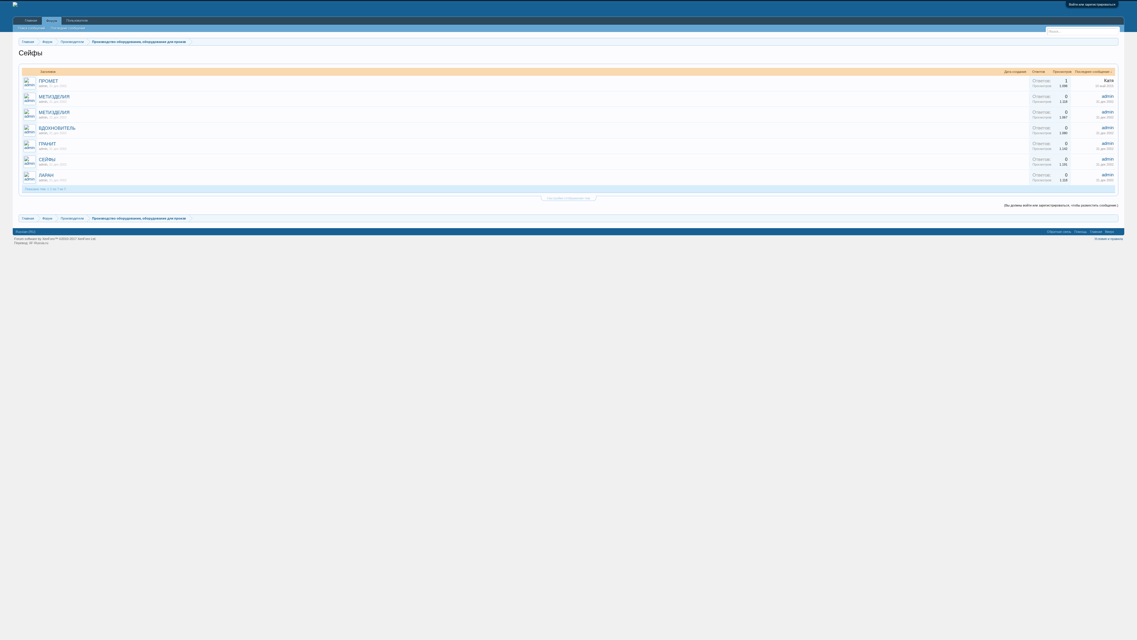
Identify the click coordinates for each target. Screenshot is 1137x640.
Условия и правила (1108, 239)
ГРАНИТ (47, 144)
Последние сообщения (68, 28)
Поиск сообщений (31, 28)
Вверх (1109, 231)
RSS (1119, 232)
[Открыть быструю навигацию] (1115, 42)
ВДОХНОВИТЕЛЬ (57, 128)
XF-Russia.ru (38, 243)
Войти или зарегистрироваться (1092, 4)
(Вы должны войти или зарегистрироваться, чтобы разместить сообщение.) (1061, 205)
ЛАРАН (46, 175)
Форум (51, 21)
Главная (31, 20)
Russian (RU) (26, 231)
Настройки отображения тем (568, 198)
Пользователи (77, 20)
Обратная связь (1059, 231)
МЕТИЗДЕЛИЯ (54, 97)
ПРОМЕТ (48, 81)
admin (43, 86)
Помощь (1080, 231)
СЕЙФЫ (47, 159)
